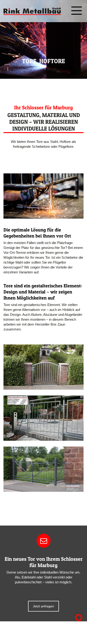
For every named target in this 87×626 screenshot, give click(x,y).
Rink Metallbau (32, 11)
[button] (78, 617)
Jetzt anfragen (43, 606)
